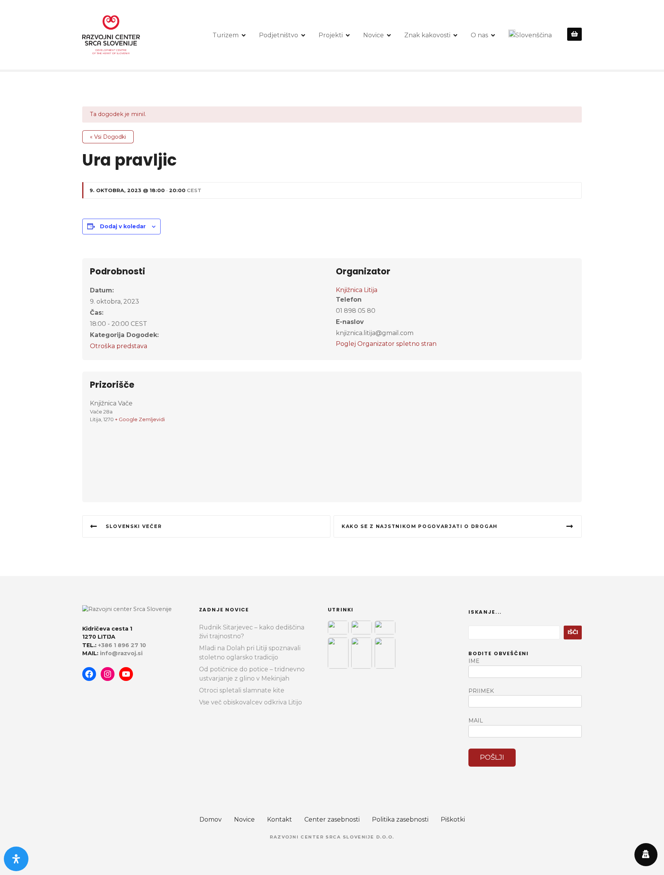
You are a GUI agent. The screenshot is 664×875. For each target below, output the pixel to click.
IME (474, 660)
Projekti (331, 35)
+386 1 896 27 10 (122, 645)
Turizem (225, 35)
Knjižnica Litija (356, 290)
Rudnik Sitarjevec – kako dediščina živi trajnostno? (251, 632)
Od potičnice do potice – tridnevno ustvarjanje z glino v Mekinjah (252, 674)
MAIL (475, 720)
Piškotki (453, 819)
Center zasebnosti (332, 819)
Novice (373, 35)
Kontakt (279, 819)
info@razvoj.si (121, 653)
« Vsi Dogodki (108, 136)
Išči (573, 632)
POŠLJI (492, 757)
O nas (479, 35)
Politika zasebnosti (400, 819)
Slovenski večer (134, 526)
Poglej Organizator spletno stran (386, 343)
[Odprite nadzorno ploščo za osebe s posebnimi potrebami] (16, 859)
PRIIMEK (481, 690)
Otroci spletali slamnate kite (241, 690)
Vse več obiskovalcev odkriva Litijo (250, 702)
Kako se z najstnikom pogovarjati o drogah (420, 526)
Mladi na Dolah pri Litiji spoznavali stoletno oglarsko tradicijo (249, 652)
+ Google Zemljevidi (140, 419)
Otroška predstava (118, 346)
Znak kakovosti (427, 35)
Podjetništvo (278, 35)
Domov (210, 819)
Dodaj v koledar (123, 226)
